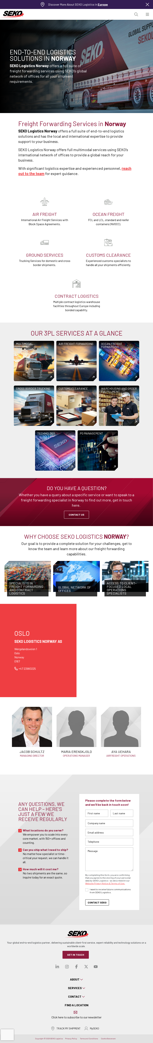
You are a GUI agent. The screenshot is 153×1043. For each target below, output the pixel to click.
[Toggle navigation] (147, 14)
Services (75, 988)
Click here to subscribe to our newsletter (76, 1017)
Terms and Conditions (89, 1038)
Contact (74, 996)
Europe (103, 4)
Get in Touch (75, 954)
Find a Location (76, 1005)
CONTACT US (76, 514)
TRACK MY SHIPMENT (69, 1028)
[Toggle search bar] (136, 14)
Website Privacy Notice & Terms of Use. (105, 883)
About (74, 979)
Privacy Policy (71, 1038)
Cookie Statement (108, 1038)
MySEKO (94, 1028)
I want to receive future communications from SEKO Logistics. (110, 891)
